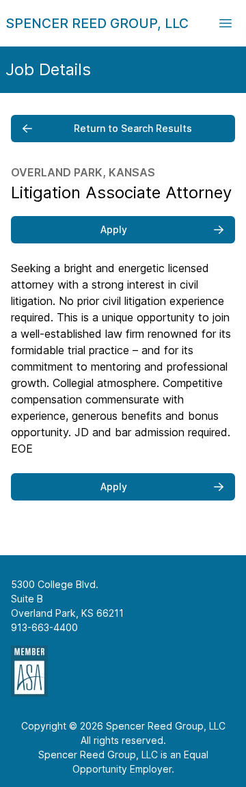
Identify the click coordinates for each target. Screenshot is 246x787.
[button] (225, 23)
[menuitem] (97, 23)
